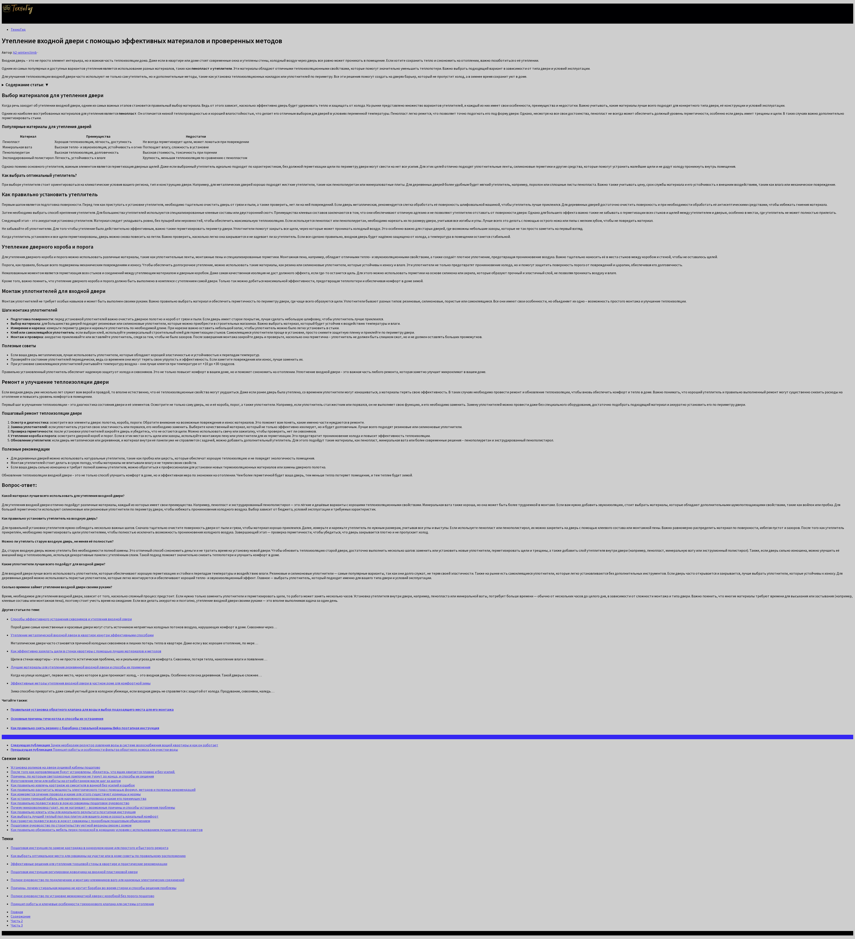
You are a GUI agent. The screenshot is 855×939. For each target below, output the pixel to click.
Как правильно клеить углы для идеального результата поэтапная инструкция (73, 812)
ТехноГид (18, 29)
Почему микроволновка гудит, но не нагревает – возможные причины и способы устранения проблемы (93, 807)
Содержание (21, 916)
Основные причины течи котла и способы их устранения (57, 718)
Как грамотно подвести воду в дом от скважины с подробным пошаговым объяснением (80, 821)
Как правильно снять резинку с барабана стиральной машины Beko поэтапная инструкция (85, 728)
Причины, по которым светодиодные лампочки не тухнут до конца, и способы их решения (82, 776)
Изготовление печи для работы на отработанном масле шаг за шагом (66, 780)
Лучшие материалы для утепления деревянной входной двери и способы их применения (80, 667)
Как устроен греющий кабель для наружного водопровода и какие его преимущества (78, 798)
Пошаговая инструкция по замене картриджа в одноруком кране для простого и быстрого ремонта (89, 847)
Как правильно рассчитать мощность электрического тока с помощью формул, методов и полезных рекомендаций (103, 789)
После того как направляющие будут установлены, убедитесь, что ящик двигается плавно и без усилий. (93, 772)
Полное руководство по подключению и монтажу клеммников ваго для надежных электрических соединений (97, 880)
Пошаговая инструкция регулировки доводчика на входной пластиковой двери (74, 872)
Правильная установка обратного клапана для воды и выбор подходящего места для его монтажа (92, 709)
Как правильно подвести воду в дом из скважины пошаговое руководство (70, 803)
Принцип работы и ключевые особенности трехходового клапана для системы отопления (82, 904)
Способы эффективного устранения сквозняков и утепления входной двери (71, 619)
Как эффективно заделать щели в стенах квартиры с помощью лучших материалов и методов (86, 651)
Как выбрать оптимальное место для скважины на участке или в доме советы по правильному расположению (98, 855)
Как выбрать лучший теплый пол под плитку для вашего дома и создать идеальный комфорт (85, 816)
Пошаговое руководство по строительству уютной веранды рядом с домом (71, 825)
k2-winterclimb (25, 52)
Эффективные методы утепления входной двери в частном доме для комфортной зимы (81, 683)
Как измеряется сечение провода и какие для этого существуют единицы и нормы (76, 794)
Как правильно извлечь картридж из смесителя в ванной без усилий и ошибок (73, 785)
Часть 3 (17, 925)
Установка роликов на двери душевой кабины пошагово (55, 767)
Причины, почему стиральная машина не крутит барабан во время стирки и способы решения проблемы (93, 888)
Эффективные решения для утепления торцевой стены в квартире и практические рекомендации (89, 863)
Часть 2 (17, 921)
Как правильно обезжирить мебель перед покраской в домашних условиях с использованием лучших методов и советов (107, 829)
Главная (17, 912)
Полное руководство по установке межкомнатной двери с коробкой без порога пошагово (82, 896)
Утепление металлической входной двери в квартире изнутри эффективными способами (82, 635)
